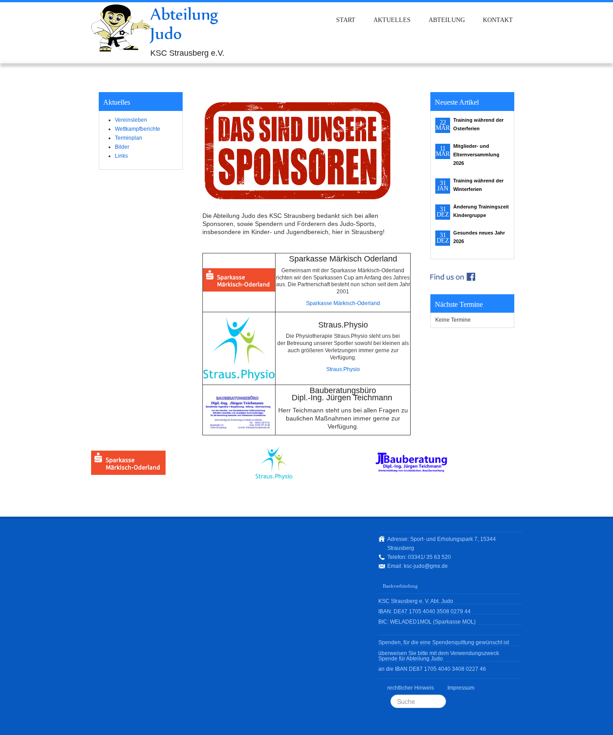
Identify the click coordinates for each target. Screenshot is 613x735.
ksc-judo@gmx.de (426, 566)
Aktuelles (392, 20)
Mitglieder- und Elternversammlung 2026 (476, 154)
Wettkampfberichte (137, 129)
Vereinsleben (131, 120)
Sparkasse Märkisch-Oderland (343, 303)
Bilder (122, 147)
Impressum (460, 688)
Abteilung (447, 20)
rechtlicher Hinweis (410, 688)
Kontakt (498, 20)
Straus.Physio (343, 369)
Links (121, 156)
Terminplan (128, 138)
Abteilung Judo (184, 23)
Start (345, 20)
